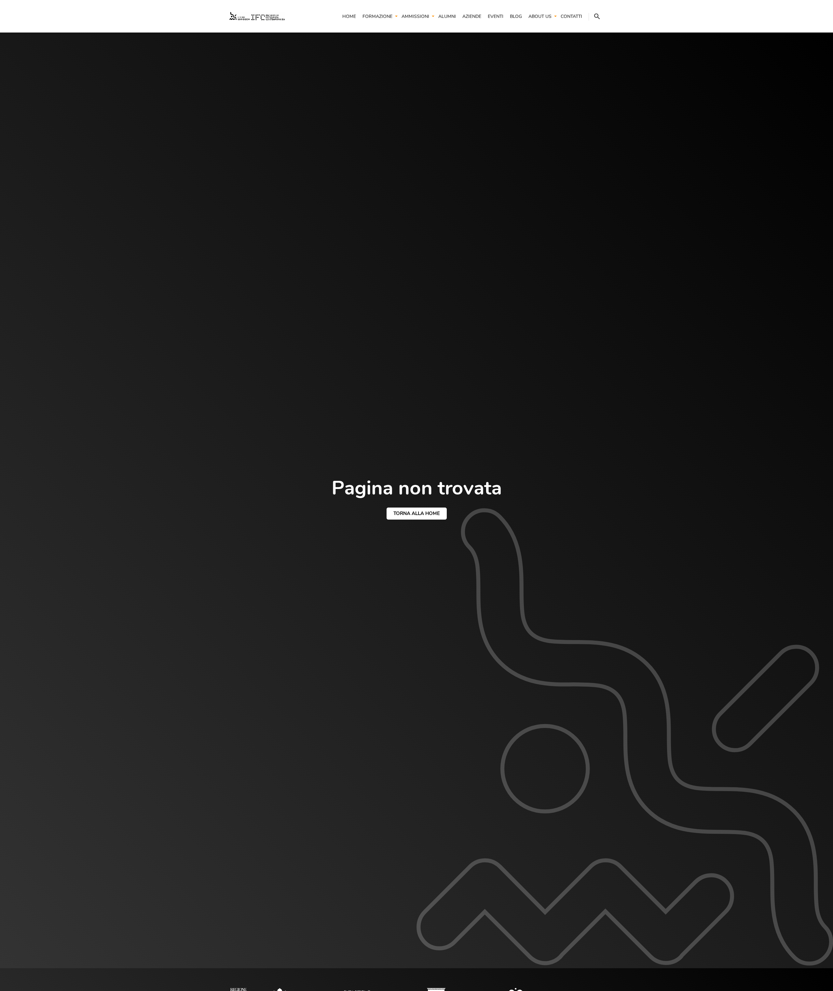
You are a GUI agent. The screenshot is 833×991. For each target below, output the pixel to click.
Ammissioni (415, 16)
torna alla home (416, 513)
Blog (516, 16)
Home (349, 16)
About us (540, 16)
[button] (594, 17)
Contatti (571, 16)
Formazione (377, 16)
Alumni (447, 16)
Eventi (495, 16)
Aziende (471, 16)
